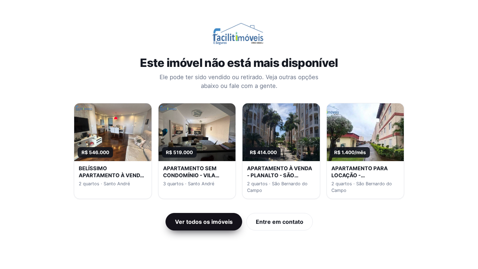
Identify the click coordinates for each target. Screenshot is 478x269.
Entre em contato (279, 221)
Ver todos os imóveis (204, 221)
